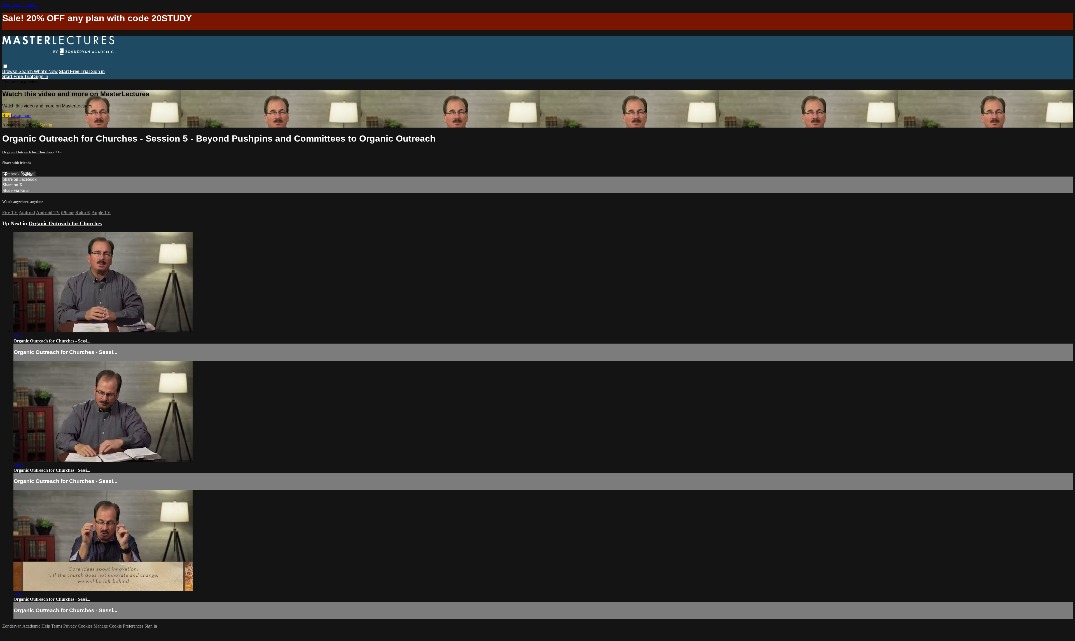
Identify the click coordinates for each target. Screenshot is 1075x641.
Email (30, 174)
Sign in (98, 71)
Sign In (41, 76)
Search (26, 71)
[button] (5, 66)
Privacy (70, 626)
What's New (46, 71)
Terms (57, 626)
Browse (10, 71)
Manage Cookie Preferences (119, 626)
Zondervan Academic (21, 626)
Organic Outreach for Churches (27, 152)
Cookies (86, 626)
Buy (6, 115)
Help (46, 626)
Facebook (11, 174)
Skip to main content (20, 4)
